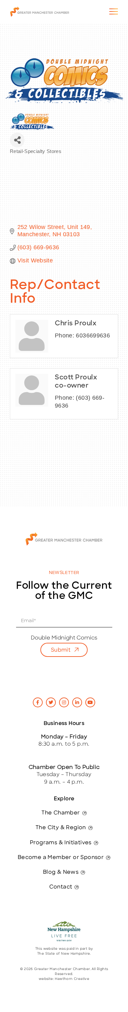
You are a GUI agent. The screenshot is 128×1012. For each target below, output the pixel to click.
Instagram (64, 702)
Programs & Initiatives (61, 843)
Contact (61, 887)
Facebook (38, 702)
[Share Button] (17, 140)
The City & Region (60, 828)
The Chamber (60, 813)
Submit (61, 650)
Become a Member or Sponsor (61, 857)
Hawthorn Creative (72, 979)
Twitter (51, 702)
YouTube (90, 702)
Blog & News (60, 872)
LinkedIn (77, 702)
